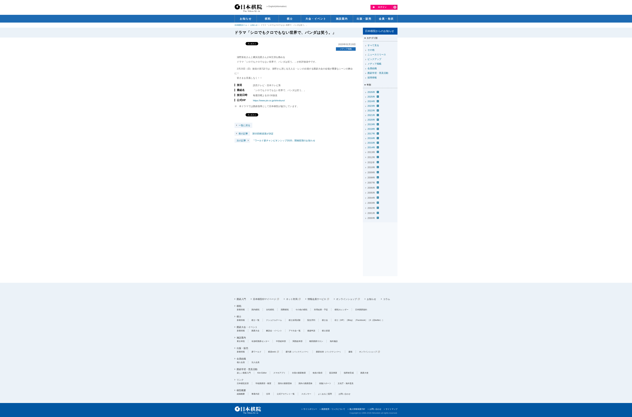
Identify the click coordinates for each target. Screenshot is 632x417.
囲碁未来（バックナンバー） (329, 352)
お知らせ (254, 25)
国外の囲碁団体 (305, 383)
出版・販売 (242, 348)
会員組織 (372, 68)
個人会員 (241, 362)
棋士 (239, 316)
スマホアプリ (279, 373)
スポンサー (306, 394)
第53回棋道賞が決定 (256, 133)
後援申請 (311, 331)
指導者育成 (349, 373)
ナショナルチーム (274, 320)
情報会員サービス (317, 299)
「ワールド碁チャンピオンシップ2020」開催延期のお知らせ (276, 140)
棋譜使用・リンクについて (333, 409)
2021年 (371, 115)
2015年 (371, 142)
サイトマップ (391, 409)
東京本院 (241, 341)
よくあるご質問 (325, 394)
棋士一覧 (255, 320)
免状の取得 (317, 373)
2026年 (371, 92)
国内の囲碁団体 (285, 383)
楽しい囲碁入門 (244, 373)
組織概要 (241, 394)
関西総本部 (298, 341)
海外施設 (334, 341)
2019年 (371, 124)
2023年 (371, 106)
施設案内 (241, 337)
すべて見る (373, 45)
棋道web (272, 352)
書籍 (350, 352)
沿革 (268, 394)
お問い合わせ (344, 394)
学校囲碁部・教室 (263, 383)
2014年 (371, 147)
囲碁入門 (241, 299)
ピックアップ (374, 59)
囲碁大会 (255, 331)
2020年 (371, 119)
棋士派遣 (326, 331)
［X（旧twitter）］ (376, 320)
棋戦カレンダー (341, 309)
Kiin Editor (262, 373)
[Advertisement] (380, 244)
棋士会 (325, 320)
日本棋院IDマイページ (264, 299)
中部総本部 (281, 341)
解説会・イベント (274, 331)
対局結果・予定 (321, 309)
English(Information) (277, 6)
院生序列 (311, 320)
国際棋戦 (285, 309)
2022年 (371, 110)
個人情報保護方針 (357, 409)
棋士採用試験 (295, 320)
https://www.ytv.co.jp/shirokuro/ (269, 100)
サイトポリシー (310, 409)
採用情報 (372, 77)
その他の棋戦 (301, 309)
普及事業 (333, 373)
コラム (386, 299)
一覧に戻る (244, 125)
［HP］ (342, 320)
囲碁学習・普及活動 (378, 73)
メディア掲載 (346, 49)
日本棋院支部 (243, 383)
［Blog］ (350, 320)
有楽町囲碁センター (260, 341)
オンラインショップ (346, 299)
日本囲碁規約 (361, 309)
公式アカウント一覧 (286, 394)
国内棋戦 (255, 309)
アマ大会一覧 (295, 331)
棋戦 (239, 306)
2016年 (371, 138)
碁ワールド (256, 352)
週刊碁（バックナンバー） (297, 352)
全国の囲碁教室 (299, 373)
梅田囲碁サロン (316, 341)
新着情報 (241, 309)
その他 (371, 50)
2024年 (371, 101)
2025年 (371, 96)
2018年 (371, 129)
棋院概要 (241, 390)
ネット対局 (292, 299)
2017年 (371, 133)
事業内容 (255, 394)
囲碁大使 (364, 373)
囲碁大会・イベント (247, 327)
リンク (240, 379)
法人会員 (255, 362)
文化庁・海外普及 (346, 383)
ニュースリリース (377, 54)
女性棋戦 (270, 309)
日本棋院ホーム (241, 25)
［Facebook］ (360, 320)
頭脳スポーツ (325, 383)
